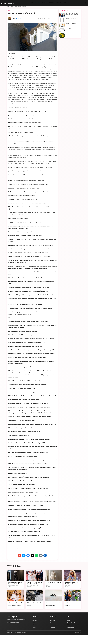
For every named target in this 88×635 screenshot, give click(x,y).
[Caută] (85, 3)
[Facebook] (28, 555)
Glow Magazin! (12, 617)
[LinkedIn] (45, 555)
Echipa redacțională (54, 625)
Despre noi (52, 620)
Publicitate (52, 627)
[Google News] (19, 555)
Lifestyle (58, 3)
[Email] (41, 555)
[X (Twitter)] (32, 555)
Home (31, 3)
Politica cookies (70, 627)
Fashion (37, 3)
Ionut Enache (18, 18)
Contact (51, 622)
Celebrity (50, 3)
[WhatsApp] (36, 555)
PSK (80, 632)
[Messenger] (24, 555)
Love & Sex (66, 3)
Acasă (8, 6)
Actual (34, 622)
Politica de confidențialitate (73, 625)
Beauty (44, 3)
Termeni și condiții (71, 622)
